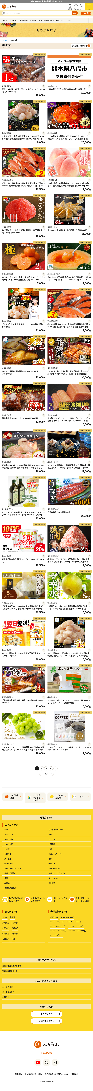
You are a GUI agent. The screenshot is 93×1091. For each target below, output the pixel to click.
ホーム (4, 40)
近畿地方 (15, 928)
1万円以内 (54, 917)
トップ (4, 20)
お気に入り (76, 9)
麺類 (50, 859)
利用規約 (18, 1074)
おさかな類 (8, 844)
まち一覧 (33, 20)
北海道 (12, 917)
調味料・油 (8, 864)
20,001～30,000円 (57, 922)
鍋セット (52, 864)
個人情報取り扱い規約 (33, 1074)
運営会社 (74, 1074)
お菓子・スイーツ (55, 854)
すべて (7, 830)
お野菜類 (52, 844)
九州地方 (5, 939)
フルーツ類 (8, 839)
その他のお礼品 (10, 888)
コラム (69, 20)
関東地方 (15, 923)
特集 (40, 20)
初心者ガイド (49, 20)
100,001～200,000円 (76, 926)
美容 (6, 878)
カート (82, 9)
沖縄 (13, 939)
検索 (74, 13)
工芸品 (7, 883)
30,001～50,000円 (74, 922)
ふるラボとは (7, 987)
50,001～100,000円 (57, 926)
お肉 (50, 834)
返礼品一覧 (24, 20)
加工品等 (7, 859)
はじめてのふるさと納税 (11, 966)
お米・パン (8, 834)
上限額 (70, 9)
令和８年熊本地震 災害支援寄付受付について (46, 1)
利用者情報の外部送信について (56, 1074)
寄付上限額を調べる (10, 971)
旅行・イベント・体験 (12, 868)
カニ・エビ (53, 839)
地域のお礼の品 (54, 868)
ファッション (54, 878)
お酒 (50, 849)
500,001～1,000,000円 (77, 931)
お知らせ (5, 997)
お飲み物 (7, 854)
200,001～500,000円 (58, 931)
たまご (7, 849)
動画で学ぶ (60, 20)
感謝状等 (52, 883)
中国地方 (5, 934)
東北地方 (5, 923)
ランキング (13, 20)
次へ (46, 774)
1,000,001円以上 (56, 935)
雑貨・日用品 (9, 873)
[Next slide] (91, 20)
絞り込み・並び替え (79, 46)
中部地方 (5, 928)
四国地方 (15, 934)
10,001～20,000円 (67, 917)
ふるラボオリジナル (56, 830)
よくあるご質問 (8, 992)
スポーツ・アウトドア (57, 873)
